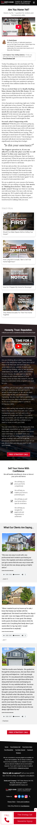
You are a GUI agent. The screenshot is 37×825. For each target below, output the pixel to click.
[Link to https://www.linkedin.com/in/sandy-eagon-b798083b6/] (22, 796)
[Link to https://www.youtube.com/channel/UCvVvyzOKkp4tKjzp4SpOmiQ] (15, 796)
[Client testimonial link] (18, 542)
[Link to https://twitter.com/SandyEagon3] (29, 796)
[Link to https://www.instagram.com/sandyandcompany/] (26, 796)
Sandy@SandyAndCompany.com (18, 785)
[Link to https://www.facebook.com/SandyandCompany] (19, 796)
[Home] (15, 2)
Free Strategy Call (9, 58)
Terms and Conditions (23, 802)
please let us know (23, 768)
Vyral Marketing (25, 806)
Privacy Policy (11, 802)
